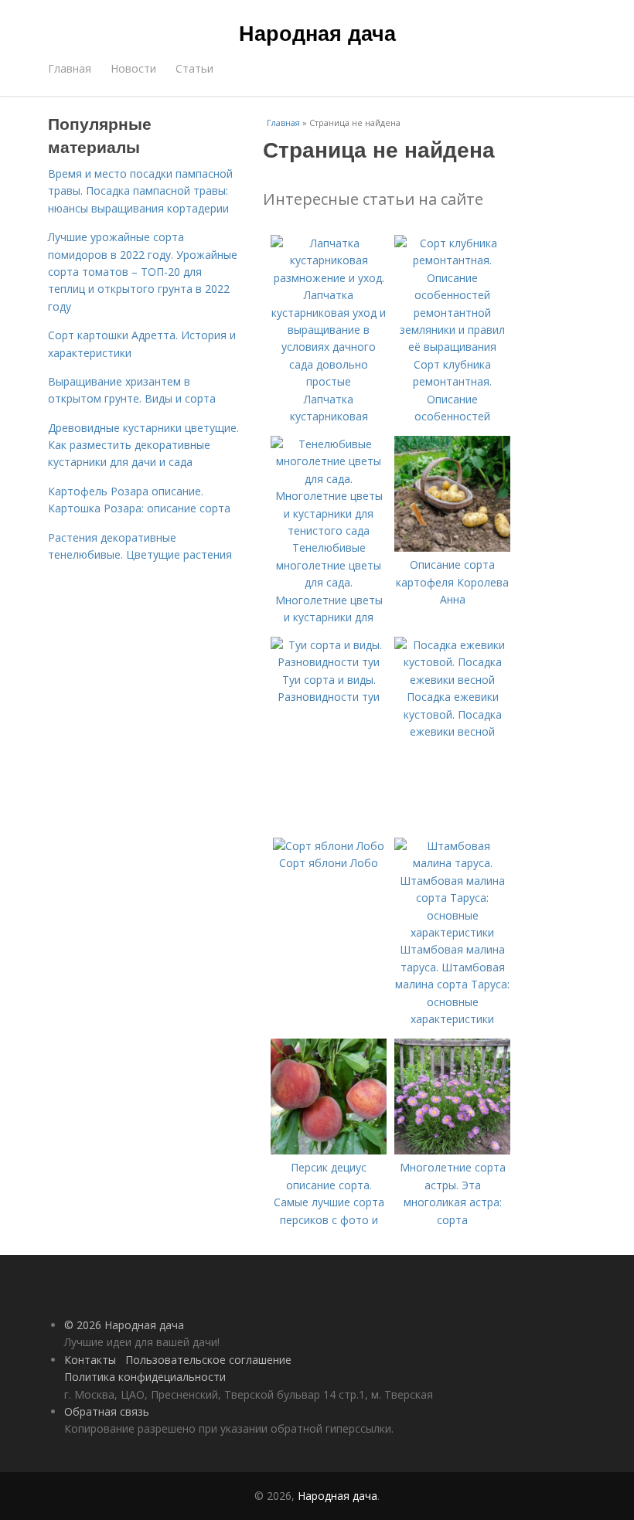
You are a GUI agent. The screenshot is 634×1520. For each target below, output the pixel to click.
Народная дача (317, 32)
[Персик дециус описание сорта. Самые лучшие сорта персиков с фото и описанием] (329, 1150)
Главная (69, 68)
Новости (133, 68)
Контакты (90, 1359)
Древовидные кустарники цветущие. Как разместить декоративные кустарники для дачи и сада (143, 445)
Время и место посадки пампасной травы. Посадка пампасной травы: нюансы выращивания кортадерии (140, 191)
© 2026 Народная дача (124, 1325)
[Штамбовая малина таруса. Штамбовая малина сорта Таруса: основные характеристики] (452, 932)
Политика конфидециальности (145, 1376)
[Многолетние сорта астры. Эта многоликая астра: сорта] (452, 1150)
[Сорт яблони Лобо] (328, 845)
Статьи (194, 68)
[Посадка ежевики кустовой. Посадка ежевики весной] (452, 679)
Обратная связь (106, 1411)
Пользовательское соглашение (208, 1359)
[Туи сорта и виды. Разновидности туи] (329, 662)
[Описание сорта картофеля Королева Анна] (452, 547)
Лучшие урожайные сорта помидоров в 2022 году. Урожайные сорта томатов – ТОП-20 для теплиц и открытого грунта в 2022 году (142, 272)
